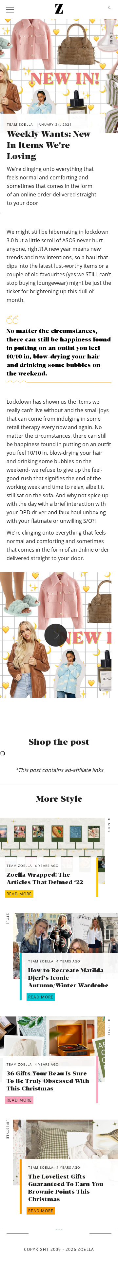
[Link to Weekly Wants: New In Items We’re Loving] (52, 851)
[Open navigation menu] (10, 9)
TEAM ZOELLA (19, 865)
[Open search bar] (107, 9)
